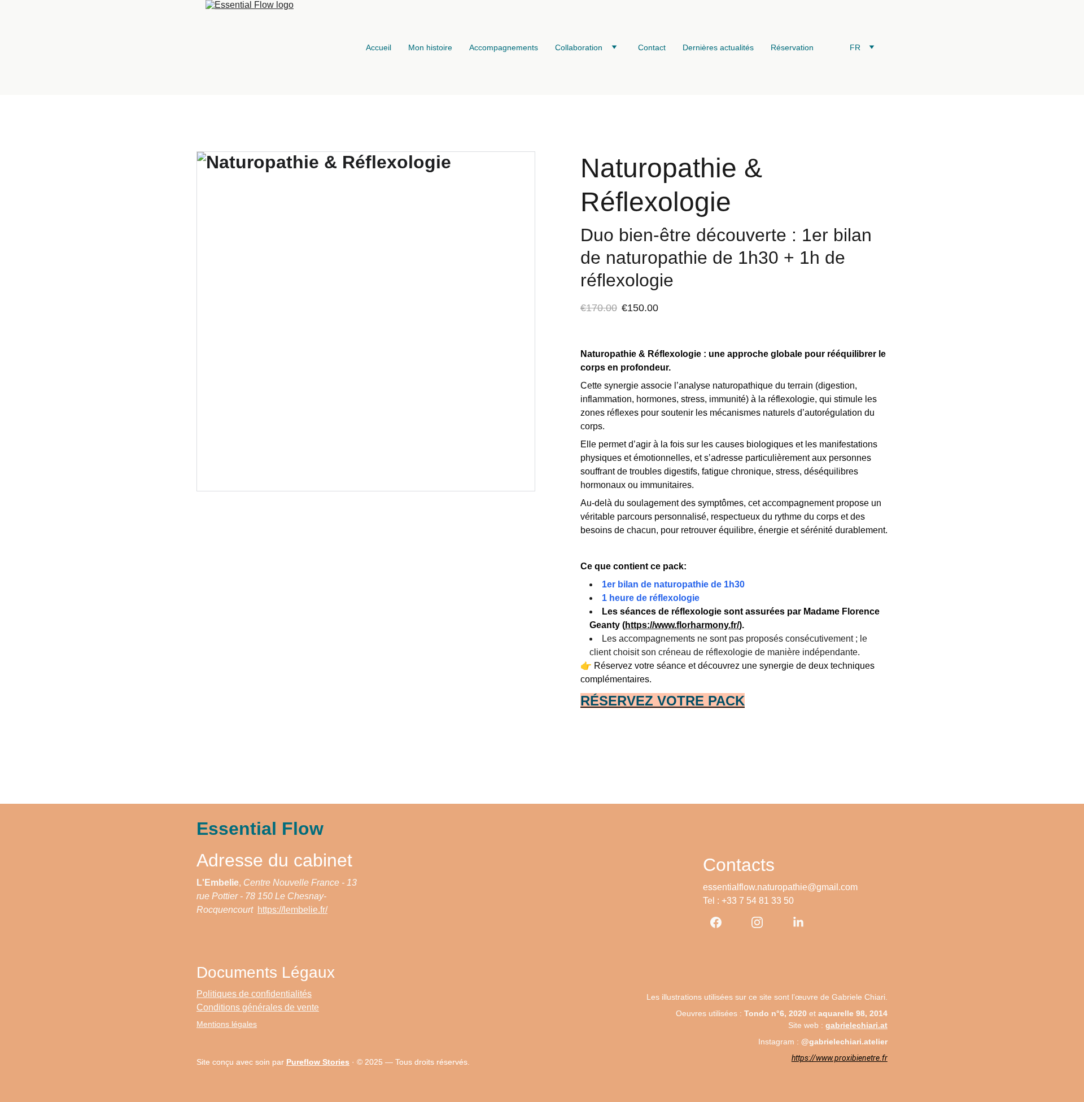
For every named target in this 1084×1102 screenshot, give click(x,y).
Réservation (792, 47)
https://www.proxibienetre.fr (840, 1057)
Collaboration (578, 47)
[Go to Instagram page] (762, 922)
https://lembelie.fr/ (292, 909)
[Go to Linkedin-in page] (798, 922)
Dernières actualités (718, 47)
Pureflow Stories (317, 1061)
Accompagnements (503, 47)
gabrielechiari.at (856, 1025)
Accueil (378, 47)
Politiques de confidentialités (254, 994)
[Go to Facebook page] (721, 922)
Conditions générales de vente (257, 1007)
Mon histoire (430, 47)
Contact (652, 47)
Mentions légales (226, 1024)
